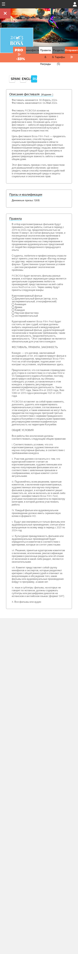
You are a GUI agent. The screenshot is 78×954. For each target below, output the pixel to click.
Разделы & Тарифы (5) (58, 57)
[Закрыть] (5, 13)
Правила (15, 218)
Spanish (13, 79)
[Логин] (75, 3)
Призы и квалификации (25, 194)
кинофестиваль (35, 50)
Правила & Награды (45, 57)
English (24, 79)
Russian (35, 79)
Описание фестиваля (31, 94)
